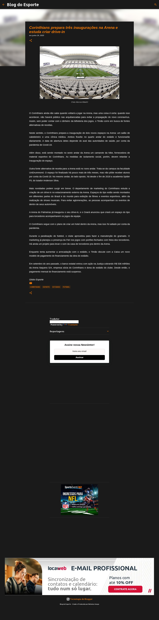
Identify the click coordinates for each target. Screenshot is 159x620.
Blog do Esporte (23, 4)
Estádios (56, 287)
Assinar (79, 357)
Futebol (66, 287)
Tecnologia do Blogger (81, 599)
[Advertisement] (79, 384)
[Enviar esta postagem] (30, 284)
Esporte (46, 287)
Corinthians (35, 287)
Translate (73, 324)
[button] (30, 40)
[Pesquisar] (155, 5)
